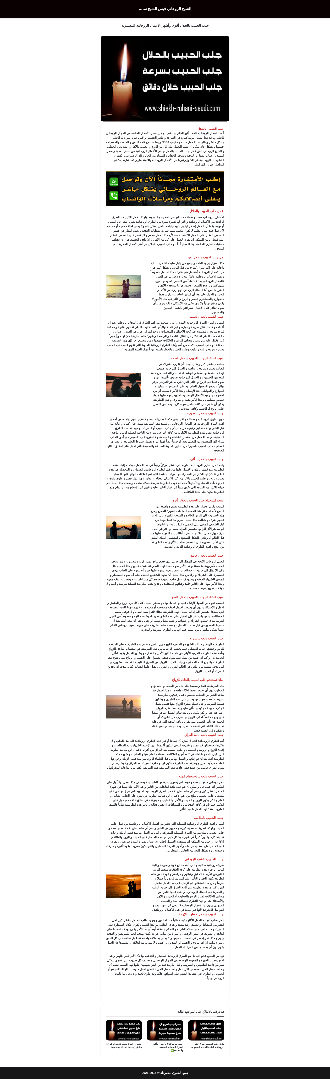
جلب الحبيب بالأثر (195, 478)
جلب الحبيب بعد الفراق (169, 749)
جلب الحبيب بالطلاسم (210, 832)
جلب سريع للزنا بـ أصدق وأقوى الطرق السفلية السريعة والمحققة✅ (167, 1047)
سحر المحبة (123, 151)
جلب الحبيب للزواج (171, 662)
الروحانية (203, 133)
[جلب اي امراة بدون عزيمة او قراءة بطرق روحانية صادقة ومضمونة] (124, 1030)
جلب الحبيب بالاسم (199, 345)
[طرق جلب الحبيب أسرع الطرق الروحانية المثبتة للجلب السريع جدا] (206, 1030)
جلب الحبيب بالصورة (200, 446)
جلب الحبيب (182, 151)
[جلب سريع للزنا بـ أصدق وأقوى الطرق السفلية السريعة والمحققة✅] (165, 1030)
